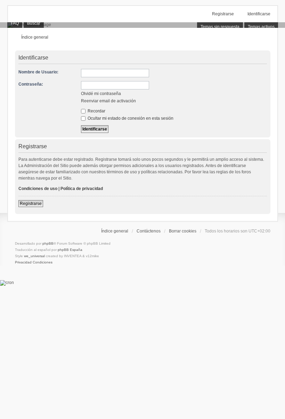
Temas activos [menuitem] (261, 26)
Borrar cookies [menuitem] (182, 231)
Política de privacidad (81, 188)
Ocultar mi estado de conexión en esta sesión (130, 118)
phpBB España (70, 250)
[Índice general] (142, 25)
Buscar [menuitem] (33, 23)
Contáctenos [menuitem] (149, 231)
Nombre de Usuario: (38, 72)
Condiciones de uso (37, 188)
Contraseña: (30, 84)
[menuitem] (23, 262)
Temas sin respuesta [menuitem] (220, 26)
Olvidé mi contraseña (101, 93)
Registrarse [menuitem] (223, 13)
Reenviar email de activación (108, 100)
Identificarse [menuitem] (258, 13)
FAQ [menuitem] (15, 23)
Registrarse (31, 203)
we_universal (34, 256)
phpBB (48, 243)
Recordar (96, 111)
